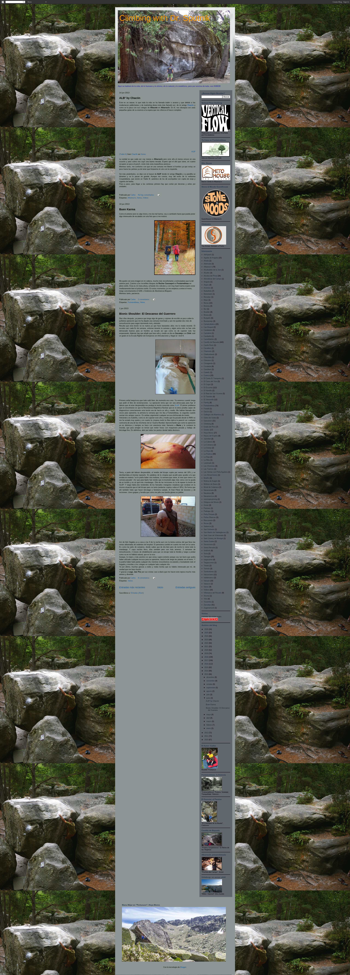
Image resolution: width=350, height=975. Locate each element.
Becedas (207, 297)
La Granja (207, 448)
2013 (206, 674)
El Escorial (208, 388)
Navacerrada (209, 490)
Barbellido (208, 291)
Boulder (207, 312)
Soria (206, 554)
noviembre (210, 681)
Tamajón (207, 557)
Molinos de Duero (211, 484)
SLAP (177, 405)
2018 (206, 657)
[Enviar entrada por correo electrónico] (159, 195)
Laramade (208, 463)
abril (208, 718)
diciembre (210, 677)
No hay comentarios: (146, 195)
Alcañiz (207, 273)
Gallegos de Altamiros (212, 415)
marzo (209, 721)
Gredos (206, 430)
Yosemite (207, 602)
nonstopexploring (210, 499)
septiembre (211, 688)
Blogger (183, 967)
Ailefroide (207, 264)
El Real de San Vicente (213, 394)
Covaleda (207, 366)
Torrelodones (209, 572)
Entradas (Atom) (137, 593)
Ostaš (206, 505)
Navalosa (207, 493)
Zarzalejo (207, 605)
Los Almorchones (210, 475)
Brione (206, 315)
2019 (206, 653)
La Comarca (208, 445)
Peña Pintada (209, 514)
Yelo (205, 599)
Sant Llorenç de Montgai (213, 538)
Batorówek (208, 294)
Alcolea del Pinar (210, 276)
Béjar (206, 300)
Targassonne (209, 563)
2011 (206, 736)
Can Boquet (208, 327)
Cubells (207, 372)
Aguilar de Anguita (211, 258)
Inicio (160, 587)
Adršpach (207, 255)
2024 (206, 636)
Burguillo (207, 318)
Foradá (206, 409)
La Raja (207, 457)
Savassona (208, 544)
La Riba (207, 460)
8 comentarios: (144, 578)
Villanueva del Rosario (212, 593)
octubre (209, 684)
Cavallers (207, 348)
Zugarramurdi (209, 608)
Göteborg (207, 424)
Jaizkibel (207, 439)
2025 (206, 633)
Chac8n (135, 154)
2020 (206, 650)
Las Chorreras (209, 466)
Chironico (207, 360)
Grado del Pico (209, 427)
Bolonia (207, 306)
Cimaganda (208, 363)
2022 (206, 643)
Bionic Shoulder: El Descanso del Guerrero (147, 313)
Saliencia (207, 526)
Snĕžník (207, 551)
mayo (208, 714)
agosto (209, 691)
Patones (207, 508)
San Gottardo (209, 529)
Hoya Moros (208, 433)
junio (208, 698)
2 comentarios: (144, 299)
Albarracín (132, 198)
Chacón (190, 105)
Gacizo (206, 412)
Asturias (207, 288)
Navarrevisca (209, 496)
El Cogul (207, 384)
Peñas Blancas (210, 517)
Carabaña (207, 336)
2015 (206, 667)
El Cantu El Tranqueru (212, 378)
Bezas (206, 303)
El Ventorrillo (209, 400)
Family (206, 403)
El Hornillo (208, 391)
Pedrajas (207, 511)
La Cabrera (208, 442)
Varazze (207, 584)
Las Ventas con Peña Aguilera (216, 472)
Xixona (206, 596)
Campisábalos (209, 324)
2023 (206, 640)
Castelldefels (209, 339)
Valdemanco (208, 578)
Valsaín (207, 581)
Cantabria (207, 333)
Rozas (206, 523)
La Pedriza (208, 454)
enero (208, 728)
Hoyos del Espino (211, 436)
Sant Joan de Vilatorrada (213, 535)
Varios (139, 198)
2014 (206, 671)
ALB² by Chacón (129, 97)
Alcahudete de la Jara (212, 270)
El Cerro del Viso (210, 381)
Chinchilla (207, 357)
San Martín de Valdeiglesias (215, 532)
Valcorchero (208, 575)
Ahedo (206, 261)
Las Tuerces (209, 469)
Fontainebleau (133, 302)
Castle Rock (208, 345)
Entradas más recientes (132, 587)
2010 (206, 740)
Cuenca (207, 375)
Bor (205, 309)
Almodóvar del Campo (212, 279)
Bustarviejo (208, 321)
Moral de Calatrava (211, 487)
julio (208, 695)
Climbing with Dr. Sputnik (164, 18)
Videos (145, 198)
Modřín (206, 478)
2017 (206, 660)
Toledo (206, 566)
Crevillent (207, 369)
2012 (206, 733)
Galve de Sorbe (210, 418)
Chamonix (208, 351)
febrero (209, 725)
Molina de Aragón (210, 481)
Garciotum (208, 421)
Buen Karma (127, 209)
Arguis (206, 285)
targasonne (208, 560)
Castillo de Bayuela (211, 342)
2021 (206, 646)
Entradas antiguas (185, 587)
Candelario (208, 330)
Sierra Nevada (209, 548)
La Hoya (207, 451)
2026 (206, 629)
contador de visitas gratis (211, 617)
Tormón (207, 569)
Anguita (207, 282)
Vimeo (143, 154)
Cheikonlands (209, 354)
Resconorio (208, 520)
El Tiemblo (208, 397)
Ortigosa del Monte (211, 502)
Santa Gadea (209, 541)
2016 (206, 664)
